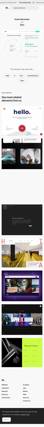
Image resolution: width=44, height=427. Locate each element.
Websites (5, 385)
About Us (26, 397)
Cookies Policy (25, 414)
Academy (26, 385)
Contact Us (26, 401)
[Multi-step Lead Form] (22, 219)
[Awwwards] (7, 8)
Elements (5, 391)
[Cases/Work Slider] (22, 319)
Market (25, 391)
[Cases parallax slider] (22, 285)
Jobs (24, 388)
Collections (5, 388)
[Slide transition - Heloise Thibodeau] (22, 252)
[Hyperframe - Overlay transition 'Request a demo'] (22, 352)
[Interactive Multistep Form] (22, 120)
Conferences (6, 397)
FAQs (24, 394)
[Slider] (22, 153)
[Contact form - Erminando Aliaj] (22, 186)
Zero (22, 25)
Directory (5, 394)
